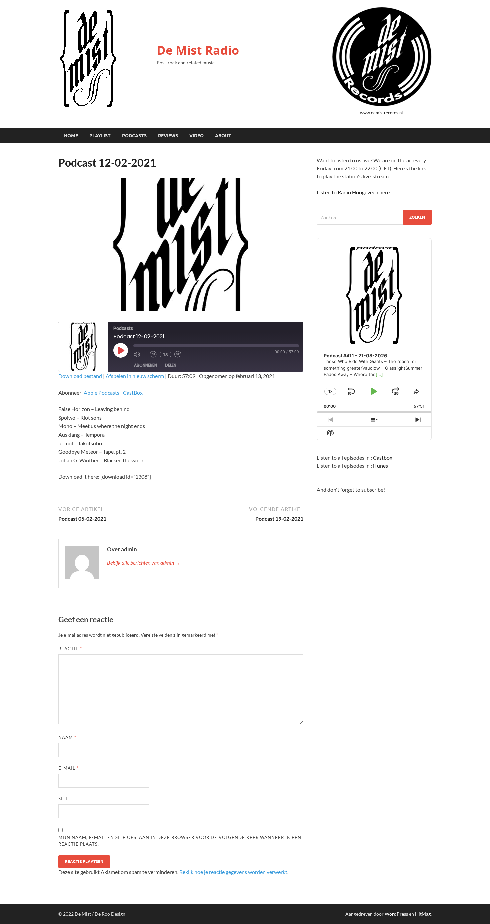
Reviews (168, 135)
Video (196, 135)
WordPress (396, 914)
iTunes (380, 465)
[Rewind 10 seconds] (153, 354)
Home (71, 135)
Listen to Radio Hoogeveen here (353, 192)
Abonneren (145, 365)
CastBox (133, 392)
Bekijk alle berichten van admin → (143, 562)
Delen (170, 365)
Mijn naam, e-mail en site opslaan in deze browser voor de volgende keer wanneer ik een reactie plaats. (179, 841)
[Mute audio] (140, 354)
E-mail (68, 768)
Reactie (70, 648)
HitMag (423, 914)
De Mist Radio (198, 50)
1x (165, 354)
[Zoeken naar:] (374, 217)
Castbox (382, 457)
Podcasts (134, 135)
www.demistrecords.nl (381, 112)
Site (63, 798)
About (223, 135)
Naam (67, 737)
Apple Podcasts (101, 392)
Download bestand (80, 376)
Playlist (100, 135)
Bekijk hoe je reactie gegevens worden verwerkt (233, 872)
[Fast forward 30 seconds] (181, 354)
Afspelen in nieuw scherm (135, 376)
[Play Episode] (120, 350)
